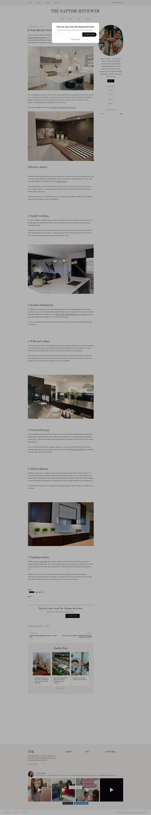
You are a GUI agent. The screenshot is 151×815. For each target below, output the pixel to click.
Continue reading (75, 39)
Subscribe (89, 34)
